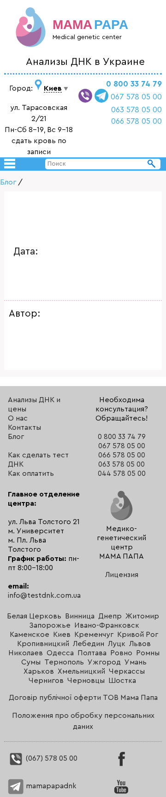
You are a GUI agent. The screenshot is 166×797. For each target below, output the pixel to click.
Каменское (29, 634)
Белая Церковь (34, 616)
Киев (62, 634)
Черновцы (86, 680)
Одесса (60, 653)
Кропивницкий (43, 643)
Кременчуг (93, 634)
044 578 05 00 (122, 473)
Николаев (25, 653)
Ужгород (104, 662)
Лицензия (121, 574)
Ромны (148, 653)
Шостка (122, 680)
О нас (18, 418)
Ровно (121, 653)
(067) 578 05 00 (50, 758)
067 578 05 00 (136, 97)
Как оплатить (31, 473)
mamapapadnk (50, 786)
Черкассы (127, 671)
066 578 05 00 (136, 121)
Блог (8, 182)
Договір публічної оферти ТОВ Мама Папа (83, 697)
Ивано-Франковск (106, 625)
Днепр (110, 616)
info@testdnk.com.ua (44, 595)
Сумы (31, 662)
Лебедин (88, 643)
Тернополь (64, 662)
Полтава (92, 653)
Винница (80, 616)
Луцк (116, 643)
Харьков (39, 671)
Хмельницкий (81, 671)
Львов (140, 643)
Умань (136, 662)
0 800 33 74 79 (134, 84)
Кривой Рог (137, 634)
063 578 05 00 (136, 110)
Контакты (24, 427)
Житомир (142, 616)
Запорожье (50, 625)
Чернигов (46, 680)
